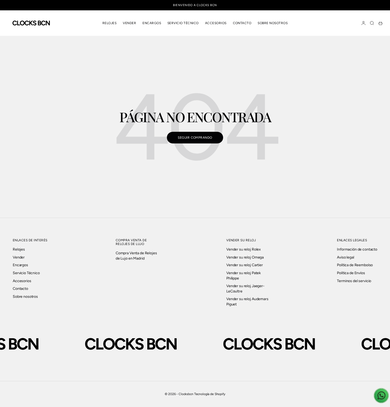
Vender (129, 23)
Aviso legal (345, 257)
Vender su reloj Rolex (243, 249)
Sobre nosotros (273, 23)
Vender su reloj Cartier (244, 265)
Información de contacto (357, 249)
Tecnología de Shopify (209, 394)
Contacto (242, 23)
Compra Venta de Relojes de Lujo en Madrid (136, 256)
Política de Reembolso (355, 265)
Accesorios (216, 23)
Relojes (109, 23)
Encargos (151, 23)
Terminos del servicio (354, 281)
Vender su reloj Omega (245, 257)
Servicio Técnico (183, 23)
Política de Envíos (351, 273)
